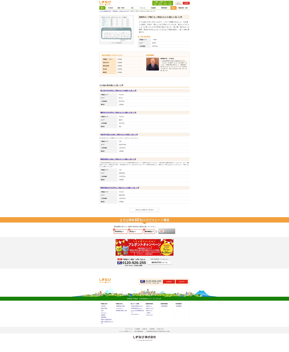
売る (173, 8)
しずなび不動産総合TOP (105, 11)
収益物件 (153, 8)
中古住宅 (110, 8)
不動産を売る (119, 303)
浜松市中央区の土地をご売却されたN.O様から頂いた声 (119, 134)
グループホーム (135, 314)
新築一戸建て (121, 8)
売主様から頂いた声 (124, 11)
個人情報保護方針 (139, 331)
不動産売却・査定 (183, 8)
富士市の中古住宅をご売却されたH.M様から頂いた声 (118, 90)
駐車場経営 (179, 306)
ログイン (179, 3)
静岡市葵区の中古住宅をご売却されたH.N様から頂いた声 (119, 188)
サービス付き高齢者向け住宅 (137, 311)
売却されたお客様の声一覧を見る (144, 209)
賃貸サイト (148, 306)
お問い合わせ (160, 329)
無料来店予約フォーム (160, 262)
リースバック (119, 308)
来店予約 (181, 281)
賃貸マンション (150, 308)
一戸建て (148, 312)
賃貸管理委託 (164, 306)
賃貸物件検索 (149, 303)
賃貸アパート (149, 310)
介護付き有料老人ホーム (137, 306)
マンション (143, 8)
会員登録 (186, 3)
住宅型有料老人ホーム (136, 308)
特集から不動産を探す (106, 319)
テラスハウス (149, 315)
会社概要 (138, 329)
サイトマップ (129, 329)
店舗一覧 (145, 329)
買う (102, 8)
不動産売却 (115, 11)
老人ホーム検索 (135, 303)
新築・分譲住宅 (107, 322)
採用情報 (152, 329)
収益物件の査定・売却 (121, 310)
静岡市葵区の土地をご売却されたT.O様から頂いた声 (118, 159)
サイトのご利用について (126, 331)
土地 (132, 8)
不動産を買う (104, 303)
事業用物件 (164, 8)
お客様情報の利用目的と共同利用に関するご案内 (158, 331)
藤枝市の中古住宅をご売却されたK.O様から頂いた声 (118, 112)
